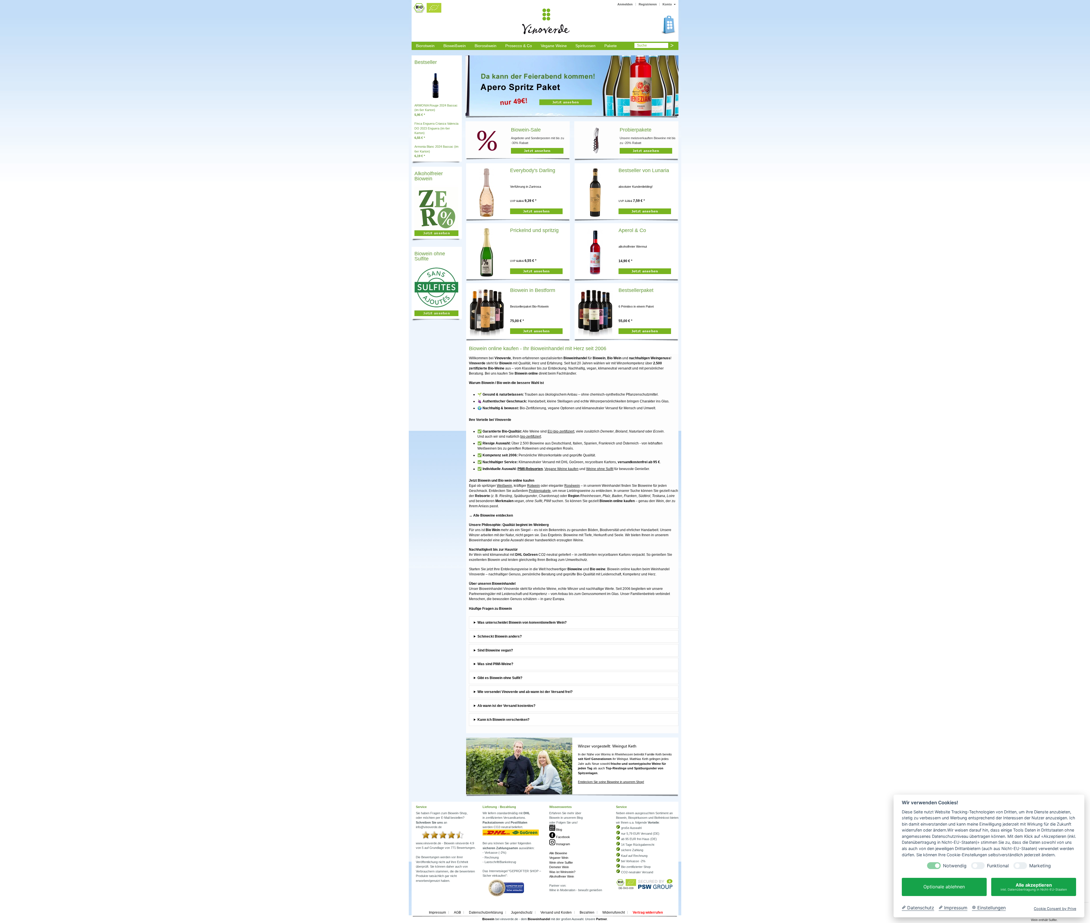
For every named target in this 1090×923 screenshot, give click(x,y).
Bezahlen (587, 912)
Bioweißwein (454, 45)
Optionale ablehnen (944, 887)
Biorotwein (425, 45)
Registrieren (648, 4)
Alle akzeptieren (1034, 886)
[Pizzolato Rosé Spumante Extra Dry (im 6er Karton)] (486, 192)
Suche (642, 45)
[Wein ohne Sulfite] (435, 316)
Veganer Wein (558, 857)
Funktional (998, 865)
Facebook (562, 837)
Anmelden (625, 4)
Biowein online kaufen (624, 569)
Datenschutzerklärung (486, 912)
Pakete (610, 45)
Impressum (437, 912)
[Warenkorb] (536, 212)
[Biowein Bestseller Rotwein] (487, 312)
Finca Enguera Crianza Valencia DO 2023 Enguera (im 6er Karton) (436, 130)
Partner (601, 919)
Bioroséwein (485, 45)
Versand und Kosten (556, 912)
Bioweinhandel (539, 919)
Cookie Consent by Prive (1055, 909)
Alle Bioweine (558, 853)
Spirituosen (585, 45)
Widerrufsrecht (613, 912)
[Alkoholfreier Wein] (435, 236)
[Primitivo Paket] (595, 312)
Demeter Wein (559, 867)
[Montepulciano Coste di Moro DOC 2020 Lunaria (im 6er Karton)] (595, 192)
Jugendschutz (522, 912)
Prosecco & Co (518, 45)
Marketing (1040, 865)
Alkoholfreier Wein (561, 876)
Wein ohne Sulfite (561, 862)
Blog (558, 829)
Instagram (562, 844)
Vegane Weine (554, 45)
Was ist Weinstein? (562, 872)
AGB (457, 912)
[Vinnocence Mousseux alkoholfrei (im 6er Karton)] (486, 252)
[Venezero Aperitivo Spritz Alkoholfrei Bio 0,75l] (595, 252)
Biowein (488, 919)
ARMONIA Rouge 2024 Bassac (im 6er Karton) (436, 110)
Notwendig (955, 865)
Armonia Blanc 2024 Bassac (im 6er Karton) (436, 151)
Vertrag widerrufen (648, 912)
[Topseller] (435, 85)
